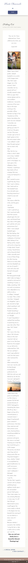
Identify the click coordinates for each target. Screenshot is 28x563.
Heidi (5, 27)
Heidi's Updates (17, 27)
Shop (12, 12)
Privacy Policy (18, 559)
